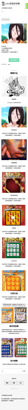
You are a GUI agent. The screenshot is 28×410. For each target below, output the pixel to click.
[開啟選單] (2, 11)
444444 (14, 163)
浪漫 (14, 383)
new (9, 64)
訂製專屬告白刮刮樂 (6, 8)
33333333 (14, 195)
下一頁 (24, 371)
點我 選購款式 (14, 60)
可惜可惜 (14, 293)
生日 (20, 383)
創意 (7, 383)
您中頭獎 (14, 361)
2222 (14, 228)
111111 (14, 261)
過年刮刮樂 (14, 326)
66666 (14, 99)
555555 (14, 130)
